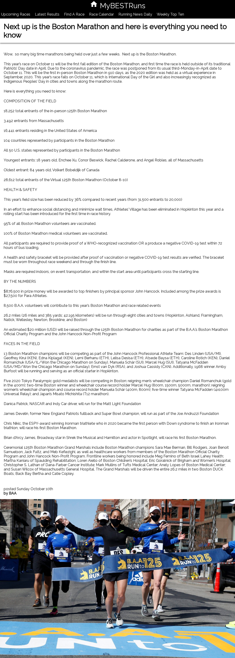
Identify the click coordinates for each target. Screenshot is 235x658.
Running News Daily (135, 14)
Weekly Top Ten (170, 14)
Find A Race (74, 14)
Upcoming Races (15, 14)
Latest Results (47, 14)
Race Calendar (101, 14)
